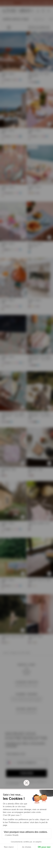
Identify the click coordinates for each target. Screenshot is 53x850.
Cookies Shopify (11, 835)
